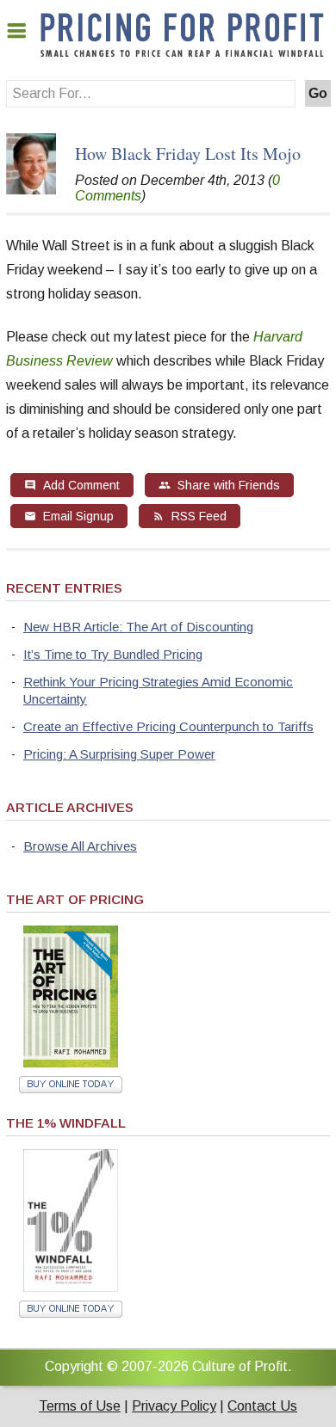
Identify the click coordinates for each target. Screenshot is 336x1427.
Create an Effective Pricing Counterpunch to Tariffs (168, 726)
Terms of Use (80, 1406)
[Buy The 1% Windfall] (70, 1287)
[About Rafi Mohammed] (31, 189)
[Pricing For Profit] (182, 53)
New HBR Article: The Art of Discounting (138, 626)
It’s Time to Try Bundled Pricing (112, 654)
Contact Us (262, 1406)
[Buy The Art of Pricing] (70, 1062)
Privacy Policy (174, 1406)
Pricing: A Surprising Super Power (119, 754)
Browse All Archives (80, 846)
